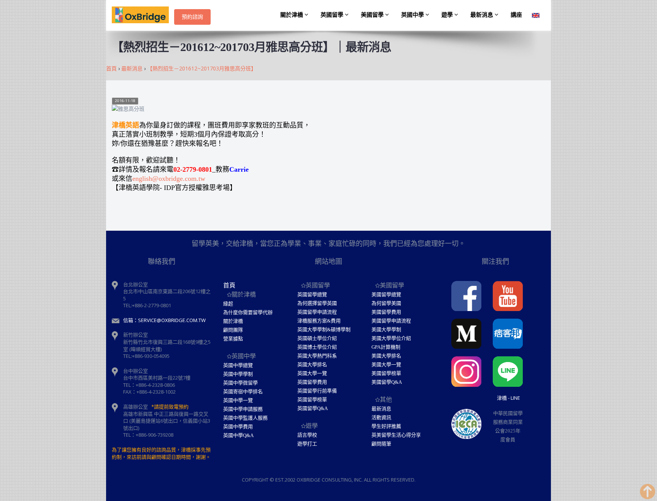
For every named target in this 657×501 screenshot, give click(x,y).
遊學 (447, 15)
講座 (516, 15)
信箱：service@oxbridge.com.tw (164, 320)
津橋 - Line (508, 397)
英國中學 (413, 15)
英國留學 (333, 15)
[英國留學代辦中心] (143, 15)
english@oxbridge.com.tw (168, 178)
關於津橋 (292, 15)
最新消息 (482, 15)
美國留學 (373, 15)
